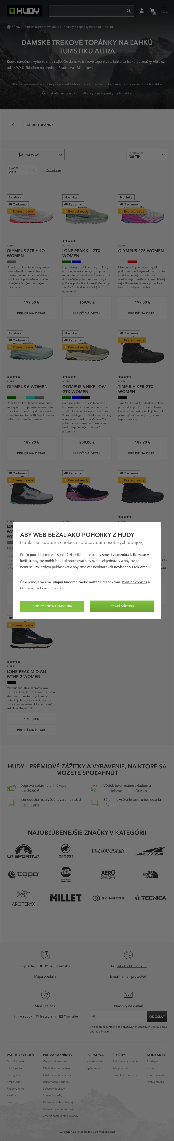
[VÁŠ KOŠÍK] (152, 11)
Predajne (152, 1061)
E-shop (151, 1068)
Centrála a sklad (157, 1075)
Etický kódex (14, 1068)
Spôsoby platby (52, 1095)
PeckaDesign (107, 1132)
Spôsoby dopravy (54, 1089)
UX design (65, 1132)
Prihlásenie (142, 11)
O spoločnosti (15, 1061)
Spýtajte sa (93, 1068)
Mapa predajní (45, 976)
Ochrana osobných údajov (40, 588)
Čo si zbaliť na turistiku (59, 93)
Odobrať (33, 170)
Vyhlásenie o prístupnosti (59, 1109)
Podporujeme (15, 1089)
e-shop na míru (84, 1132)
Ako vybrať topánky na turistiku (107, 93)
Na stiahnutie (95, 1061)
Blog (9, 1102)
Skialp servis (120, 1068)
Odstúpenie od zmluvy (57, 1075)
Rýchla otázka (155, 1082)
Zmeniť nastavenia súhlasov (60, 1116)
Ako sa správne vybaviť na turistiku (135, 84)
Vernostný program (55, 1061)
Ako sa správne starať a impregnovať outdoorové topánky (57, 84)
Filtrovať (32, 154)
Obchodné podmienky (56, 1068)
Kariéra (11, 1095)
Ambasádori (14, 1082)
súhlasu (104, 1032)
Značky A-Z (14, 1075)
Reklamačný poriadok (56, 1082)
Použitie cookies (134, 582)
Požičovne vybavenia (125, 1061)
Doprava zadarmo (34, 785)
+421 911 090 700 (132, 966)
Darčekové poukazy (124, 1075)
